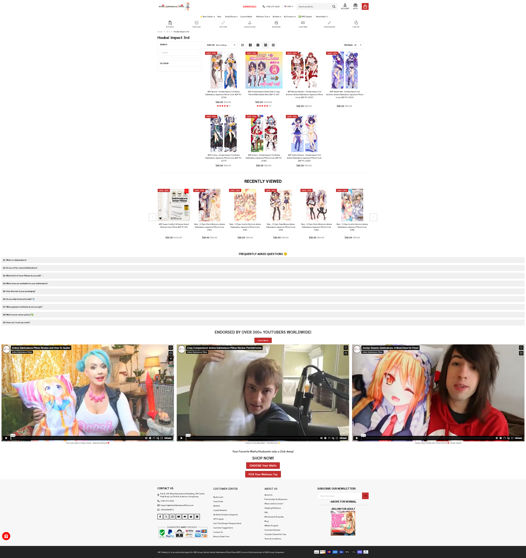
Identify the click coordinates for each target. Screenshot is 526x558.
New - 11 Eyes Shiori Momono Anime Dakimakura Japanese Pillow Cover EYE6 (316, 227)
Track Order (218, 501)
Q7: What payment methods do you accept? (22, 306)
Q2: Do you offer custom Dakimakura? (20, 267)
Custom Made (246, 16)
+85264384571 (167, 509)
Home (159, 31)
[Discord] (185, 517)
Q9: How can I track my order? (16, 322)
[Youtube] (179, 517)
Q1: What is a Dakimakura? (14, 260)
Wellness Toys (262, 16)
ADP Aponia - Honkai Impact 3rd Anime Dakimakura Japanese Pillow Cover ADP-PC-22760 (223, 94)
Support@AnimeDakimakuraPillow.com (177, 505)
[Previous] (152, 217)
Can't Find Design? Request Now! (227, 523)
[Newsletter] (365, 496)
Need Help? (321, 16)
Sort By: (211, 45)
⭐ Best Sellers (206, 16)
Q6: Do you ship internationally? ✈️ (19, 299)
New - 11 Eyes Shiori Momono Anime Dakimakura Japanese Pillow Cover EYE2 (209, 227)
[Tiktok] (197, 517)
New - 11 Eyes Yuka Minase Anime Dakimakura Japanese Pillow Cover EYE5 (280, 227)
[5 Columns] (273, 45)
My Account (218, 497)
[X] (166, 517)
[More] (213, 16)
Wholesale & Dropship (274, 516)
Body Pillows (230, 16)
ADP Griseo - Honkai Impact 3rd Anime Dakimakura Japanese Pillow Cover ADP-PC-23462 (264, 158)
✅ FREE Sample (305, 16)
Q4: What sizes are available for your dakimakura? (25, 283)
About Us (268, 495)
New (219, 16)
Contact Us (218, 532)
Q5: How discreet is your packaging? (19, 291)
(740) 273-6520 (167, 501)
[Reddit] (191, 517)
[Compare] (177, 224)
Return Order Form (221, 536)
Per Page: (348, 45)
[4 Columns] (265, 45)
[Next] (373, 217)
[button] (170, 24)
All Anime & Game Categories (225, 514)
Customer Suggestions (223, 527)
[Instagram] (172, 517)
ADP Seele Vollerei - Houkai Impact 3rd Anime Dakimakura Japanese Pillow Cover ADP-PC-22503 (304, 158)
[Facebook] (160, 517)
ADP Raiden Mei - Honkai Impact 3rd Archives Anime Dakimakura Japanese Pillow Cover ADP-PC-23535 (344, 94)
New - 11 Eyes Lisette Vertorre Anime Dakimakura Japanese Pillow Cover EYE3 (245, 227)
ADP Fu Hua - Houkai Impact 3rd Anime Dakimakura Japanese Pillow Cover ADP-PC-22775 (223, 158)
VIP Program (218, 519)
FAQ (266, 512)
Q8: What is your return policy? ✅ (18, 314)
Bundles (276, 16)
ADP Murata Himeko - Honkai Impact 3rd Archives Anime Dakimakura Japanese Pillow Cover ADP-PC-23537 (304, 94)
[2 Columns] (250, 45)
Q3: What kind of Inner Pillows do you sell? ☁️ (23, 275)
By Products (289, 16)
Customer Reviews (272, 530)
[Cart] (365, 6)
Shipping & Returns (273, 508)
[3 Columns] (258, 45)
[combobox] (317, 6)
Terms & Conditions (273, 538)
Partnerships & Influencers (276, 499)
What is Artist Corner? (274, 503)
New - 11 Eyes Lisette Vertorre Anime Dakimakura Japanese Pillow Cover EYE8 (352, 227)
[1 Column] (242, 45)
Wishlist (216, 505)
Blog (266, 521)
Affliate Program (271, 525)
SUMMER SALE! (249, 6)
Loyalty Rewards (220, 510)
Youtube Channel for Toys (275, 534)
